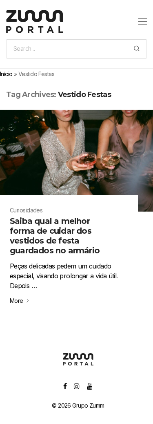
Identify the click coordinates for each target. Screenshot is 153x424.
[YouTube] (90, 385)
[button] (136, 49)
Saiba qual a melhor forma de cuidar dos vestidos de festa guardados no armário (55, 235)
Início (6, 73)
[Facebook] (65, 385)
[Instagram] (76, 385)
